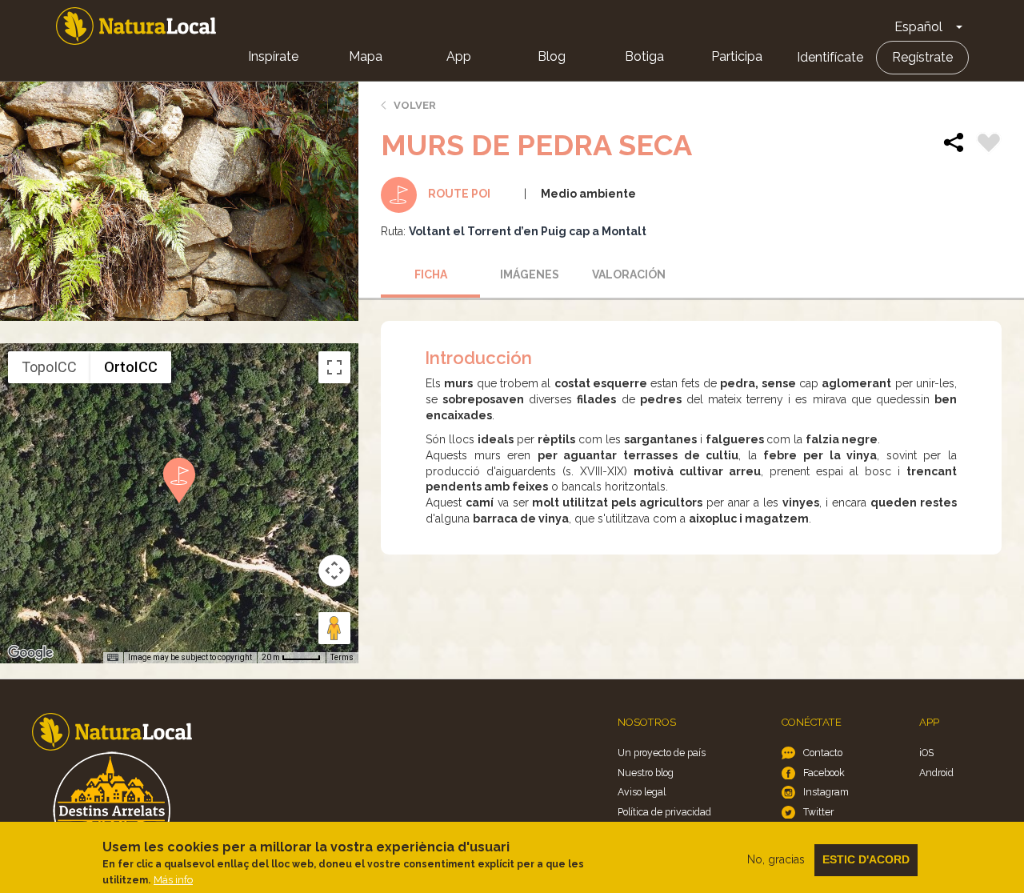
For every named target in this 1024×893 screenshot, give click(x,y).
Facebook (824, 773)
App (458, 56)
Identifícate (830, 57)
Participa (736, 56)
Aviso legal (642, 792)
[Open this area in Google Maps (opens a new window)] (30, 653)
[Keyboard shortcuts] (112, 657)
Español (918, 26)
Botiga (644, 56)
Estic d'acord (866, 859)
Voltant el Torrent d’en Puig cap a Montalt (527, 231)
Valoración (629, 274)
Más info (173, 880)
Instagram (826, 792)
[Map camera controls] (334, 571)
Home (136, 26)
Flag (989, 145)
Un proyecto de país (662, 753)
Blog (552, 56)
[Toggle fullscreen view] (334, 367)
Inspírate (273, 56)
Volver (415, 105)
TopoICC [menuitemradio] (49, 366)
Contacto (822, 753)
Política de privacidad (664, 812)
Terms (342, 657)
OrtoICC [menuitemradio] (131, 366)
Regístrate (922, 57)
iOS (926, 753)
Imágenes (529, 274)
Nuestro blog (646, 773)
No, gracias (776, 859)
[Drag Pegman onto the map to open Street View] (334, 628)
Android (936, 773)
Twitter (818, 812)
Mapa (365, 56)
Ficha (430, 274)
